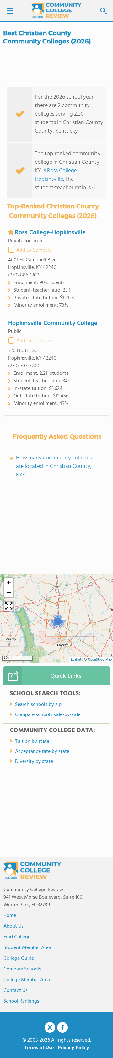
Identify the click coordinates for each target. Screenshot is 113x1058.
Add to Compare (34, 250)
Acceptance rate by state (42, 751)
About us (13, 926)
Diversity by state (34, 761)
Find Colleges (18, 937)
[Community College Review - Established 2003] (56, 10)
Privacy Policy (73, 1048)
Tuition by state (32, 741)
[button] (57, 621)
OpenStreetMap (100, 660)
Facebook (62, 1027)
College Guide (18, 958)
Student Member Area (27, 948)
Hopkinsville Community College (53, 323)
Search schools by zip (38, 704)
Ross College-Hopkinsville (57, 175)
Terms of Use (39, 1048)
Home (9, 915)
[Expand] (8, 606)
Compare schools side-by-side (47, 715)
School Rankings (21, 1001)
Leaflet (76, 660)
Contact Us (15, 990)
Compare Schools (22, 969)
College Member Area (26, 980)
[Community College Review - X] (50, 1027)
